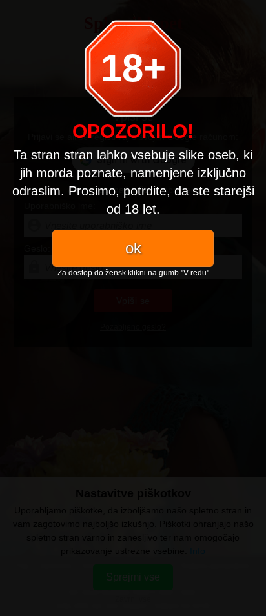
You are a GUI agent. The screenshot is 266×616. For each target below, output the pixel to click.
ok (133, 248)
